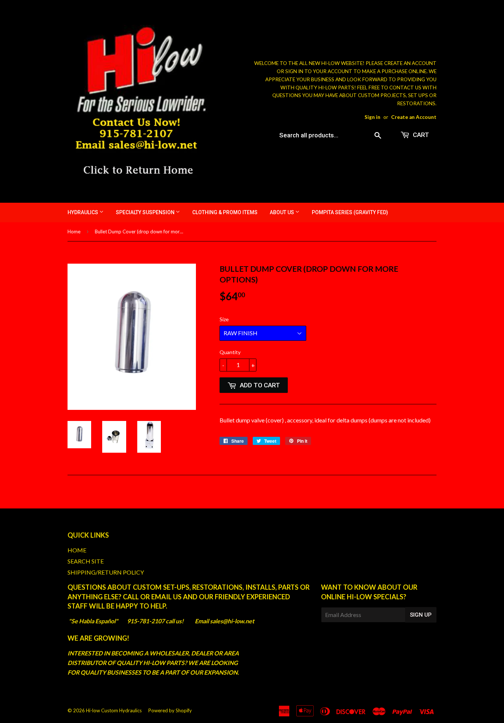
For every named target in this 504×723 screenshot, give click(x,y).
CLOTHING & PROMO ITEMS (225, 212)
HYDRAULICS (83, 212)
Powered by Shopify (170, 710)
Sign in (372, 117)
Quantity (230, 352)
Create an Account (413, 117)
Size (224, 319)
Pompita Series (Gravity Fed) (350, 212)
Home (74, 231)
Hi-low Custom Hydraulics (114, 710)
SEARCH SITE (86, 561)
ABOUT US (282, 212)
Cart (420, 134)
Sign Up (421, 614)
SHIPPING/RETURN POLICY (106, 572)
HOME (77, 550)
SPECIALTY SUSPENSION (146, 212)
